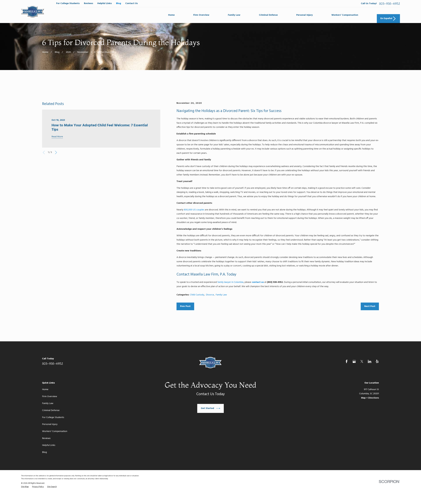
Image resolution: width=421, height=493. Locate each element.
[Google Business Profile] (354, 361)
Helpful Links (104, 3)
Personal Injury (49, 424)
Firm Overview (49, 396)
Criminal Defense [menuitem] (268, 15)
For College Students (68, 3)
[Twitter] (362, 361)
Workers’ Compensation (54, 431)
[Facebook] (346, 361)
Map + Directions (370, 398)
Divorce (210, 295)
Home (45, 389)
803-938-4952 (389, 3)
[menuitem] (25, 487)
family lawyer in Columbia (230, 282)
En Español (386, 18)
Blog (118, 3)
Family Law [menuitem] (234, 15)
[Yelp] (377, 361)
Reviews (88, 3)
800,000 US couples (194, 210)
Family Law (221, 295)
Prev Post (185, 306)
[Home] (32, 11)
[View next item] (56, 152)
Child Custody (197, 295)
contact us (258, 282)
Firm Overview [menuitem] (201, 15)
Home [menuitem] (171, 15)
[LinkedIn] (369, 361)
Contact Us (131, 3)
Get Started (207, 408)
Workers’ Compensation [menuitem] (344, 15)
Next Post (369, 306)
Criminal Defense (51, 410)
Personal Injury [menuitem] (304, 15)
